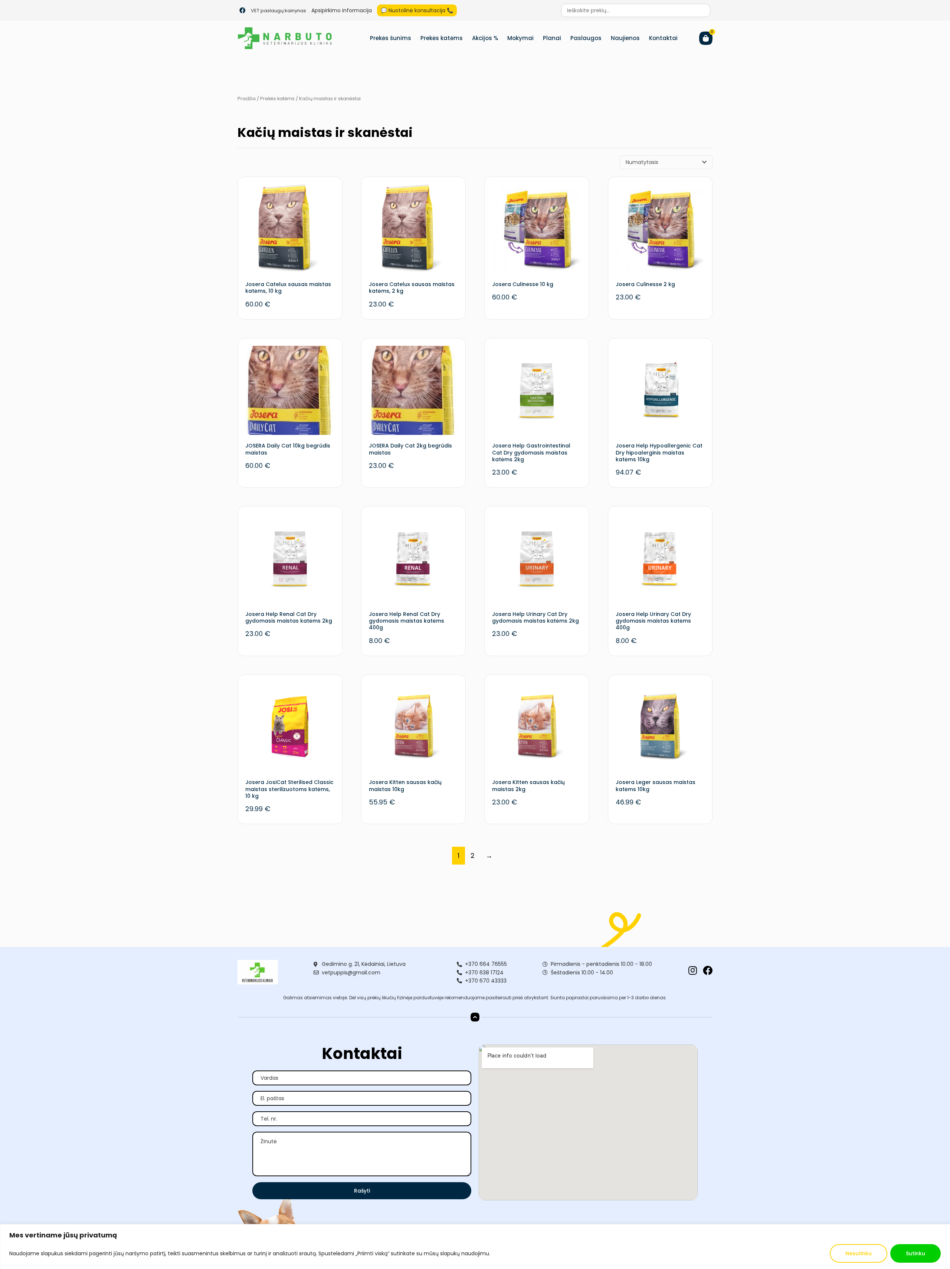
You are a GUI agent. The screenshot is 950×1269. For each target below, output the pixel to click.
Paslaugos (586, 38)
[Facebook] (242, 10)
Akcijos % (485, 38)
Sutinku (915, 1253)
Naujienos (625, 38)
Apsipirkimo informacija (341, 10)
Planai (552, 38)
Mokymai (520, 38)
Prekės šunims (390, 38)
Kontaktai (663, 38)
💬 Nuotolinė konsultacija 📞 (417, 10)
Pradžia (247, 98)
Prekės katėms (441, 38)
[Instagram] (692, 970)
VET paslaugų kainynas (278, 10)
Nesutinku (858, 1253)
